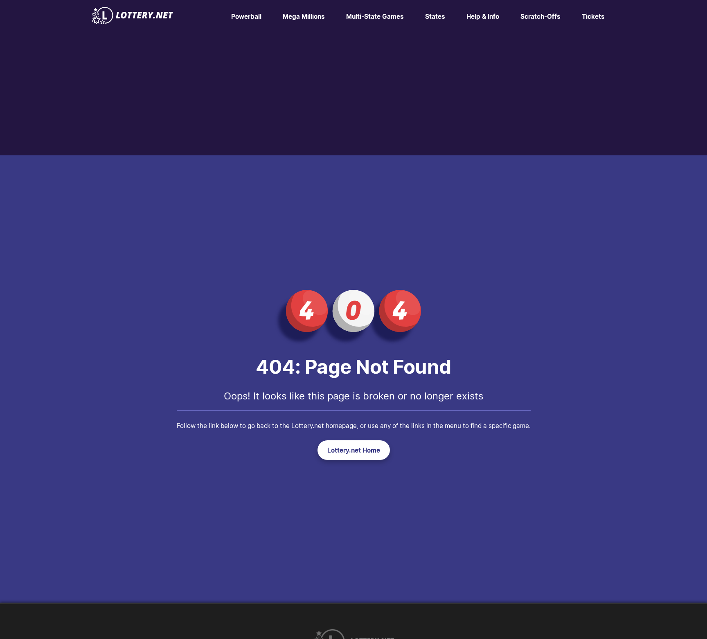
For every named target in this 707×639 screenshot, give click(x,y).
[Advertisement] (353, 94)
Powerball (246, 16)
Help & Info (482, 16)
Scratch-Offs (540, 16)
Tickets (593, 16)
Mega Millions (304, 16)
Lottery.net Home (353, 450)
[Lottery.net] (132, 22)
